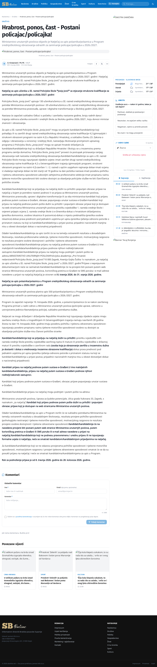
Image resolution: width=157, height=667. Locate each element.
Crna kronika (75, 4)
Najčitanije (146, 178)
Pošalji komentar (98, 522)
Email (67, 487)
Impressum (59, 628)
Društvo (35, 4)
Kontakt (58, 645)
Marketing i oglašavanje (64, 641)
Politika (44, 4)
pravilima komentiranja (24, 517)
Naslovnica (5, 17)
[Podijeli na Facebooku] (96, 64)
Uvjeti (153, 664)
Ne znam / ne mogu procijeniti (130, 133)
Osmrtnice (102, 4)
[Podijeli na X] (102, 64)
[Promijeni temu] (153, 4)
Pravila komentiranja (63, 638)
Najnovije (125, 178)
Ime (6, 487)
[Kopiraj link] (107, 64)
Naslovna (25, 4)
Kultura (92, 4)
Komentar (9, 497)
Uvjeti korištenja (61, 631)
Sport (83, 4)
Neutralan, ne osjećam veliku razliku (132, 120)
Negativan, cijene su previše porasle (132, 127)
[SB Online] (9, 4)
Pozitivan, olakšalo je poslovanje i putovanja (131, 113)
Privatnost (145, 664)
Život (67, 4)
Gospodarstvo (56, 4)
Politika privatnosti (62, 634)
